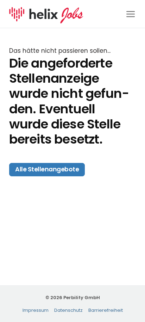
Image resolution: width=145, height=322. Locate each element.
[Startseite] (46, 13)
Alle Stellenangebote (47, 169)
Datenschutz (68, 310)
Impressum (36, 310)
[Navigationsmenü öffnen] (131, 14)
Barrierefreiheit (105, 310)
